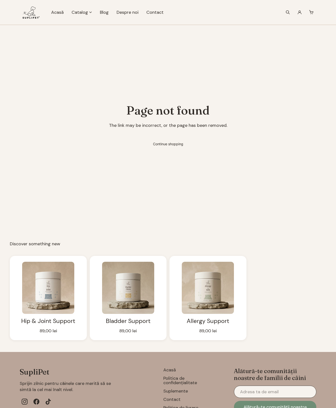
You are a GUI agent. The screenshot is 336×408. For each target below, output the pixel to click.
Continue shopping (168, 144)
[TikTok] (48, 402)
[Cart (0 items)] (311, 12)
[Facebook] (36, 402)
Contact (155, 12)
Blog (104, 12)
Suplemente (175, 391)
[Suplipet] (30, 12)
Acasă (57, 12)
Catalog (80, 12)
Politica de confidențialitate (180, 380)
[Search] (288, 12)
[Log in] (300, 12)
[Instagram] (25, 402)
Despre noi (127, 12)
